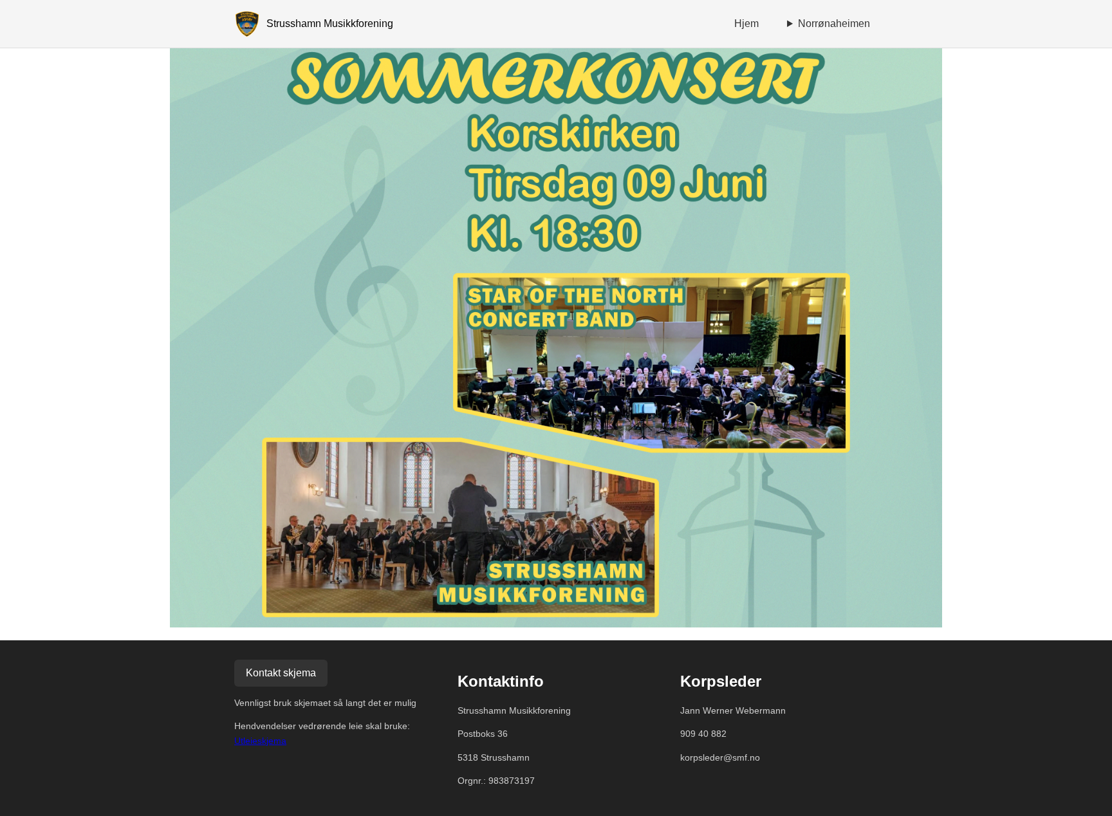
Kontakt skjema (281, 672)
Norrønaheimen (834, 23)
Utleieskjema (260, 741)
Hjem (746, 23)
